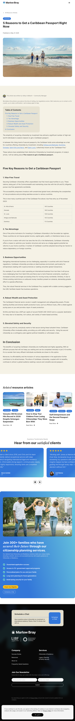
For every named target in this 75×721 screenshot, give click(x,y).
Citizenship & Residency (46, 654)
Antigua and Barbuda (50, 145)
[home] (11, 2)
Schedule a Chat (9, 592)
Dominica (62, 145)
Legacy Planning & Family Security (44, 658)
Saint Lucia (31, 147)
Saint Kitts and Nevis (17, 147)
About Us (14, 660)
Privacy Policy (34, 698)
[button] (69, 3)
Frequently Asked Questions (20, 664)
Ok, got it (37, 715)
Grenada (6, 147)
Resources (15, 657)
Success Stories (16, 654)
